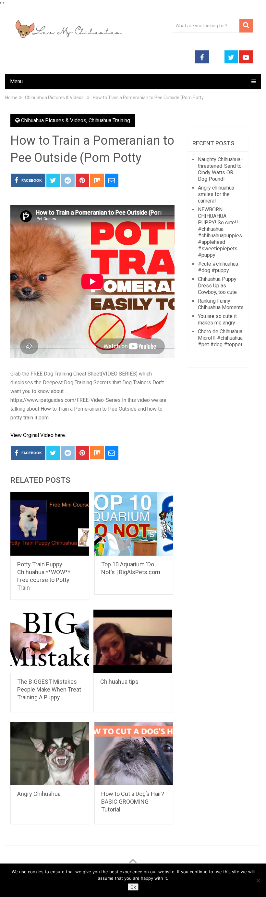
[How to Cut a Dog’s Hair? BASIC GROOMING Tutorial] (133, 753)
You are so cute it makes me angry (217, 319)
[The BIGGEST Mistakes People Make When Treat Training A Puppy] (49, 641)
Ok (133, 887)
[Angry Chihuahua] (49, 753)
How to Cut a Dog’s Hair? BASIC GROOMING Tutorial (132, 801)
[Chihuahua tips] (132, 641)
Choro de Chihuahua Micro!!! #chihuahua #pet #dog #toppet (220, 338)
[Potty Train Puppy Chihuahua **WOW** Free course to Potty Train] (49, 524)
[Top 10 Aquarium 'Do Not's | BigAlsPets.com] (133, 524)
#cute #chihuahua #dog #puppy (218, 267)
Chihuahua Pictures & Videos (53, 120)
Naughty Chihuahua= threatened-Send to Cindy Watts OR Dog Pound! (220, 169)
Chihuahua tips (119, 681)
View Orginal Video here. (38, 435)
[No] (258, 880)
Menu (16, 81)
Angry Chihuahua (39, 793)
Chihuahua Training (109, 120)
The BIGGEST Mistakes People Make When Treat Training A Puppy (49, 689)
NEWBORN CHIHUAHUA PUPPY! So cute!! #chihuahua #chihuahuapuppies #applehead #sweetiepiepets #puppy (220, 232)
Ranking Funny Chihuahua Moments (221, 304)
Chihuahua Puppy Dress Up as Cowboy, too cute (217, 285)
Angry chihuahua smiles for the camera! (216, 194)
